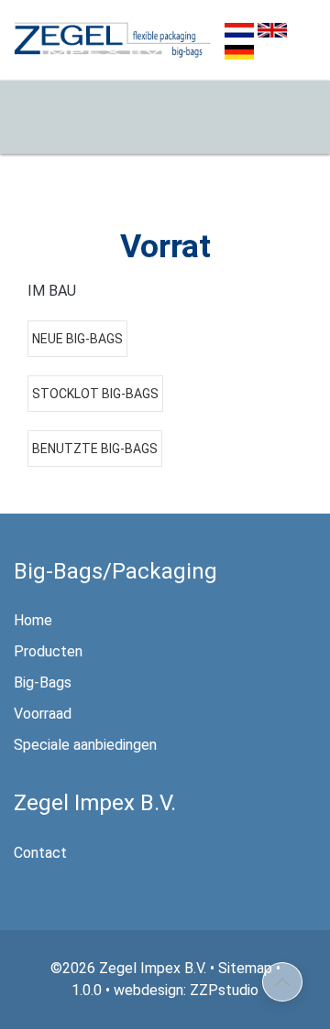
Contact (40, 852)
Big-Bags (43, 682)
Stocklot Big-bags (95, 393)
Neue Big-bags (77, 338)
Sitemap (245, 968)
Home (33, 620)
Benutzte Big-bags (95, 448)
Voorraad (43, 713)
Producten (48, 651)
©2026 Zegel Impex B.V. (128, 968)
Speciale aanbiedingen (85, 744)
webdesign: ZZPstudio (186, 990)
